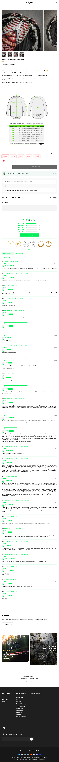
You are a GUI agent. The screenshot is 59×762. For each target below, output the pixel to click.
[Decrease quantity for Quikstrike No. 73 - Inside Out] (3, 167)
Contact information (41, 759)
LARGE (28, 156)
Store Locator (19, 697)
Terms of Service (20, 706)
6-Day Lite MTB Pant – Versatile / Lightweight (14, 310)
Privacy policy (22, 759)
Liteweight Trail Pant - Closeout (11, 261)
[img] (29, 219)
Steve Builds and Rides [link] (49, 648)
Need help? (55, 197)
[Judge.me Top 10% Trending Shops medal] (48, 244)
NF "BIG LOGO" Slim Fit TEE (10, 579)
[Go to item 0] (4, 54)
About (3, 701)
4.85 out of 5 (33, 219)
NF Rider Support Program (20, 713)
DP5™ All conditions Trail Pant (10, 285)
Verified (28, 249)
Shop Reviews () (19, 253)
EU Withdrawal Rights (21, 716)
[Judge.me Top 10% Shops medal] (41, 244)
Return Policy (19, 708)
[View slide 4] (32, 682)
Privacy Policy (19, 710)
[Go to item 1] (10, 54)
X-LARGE (37, 156)
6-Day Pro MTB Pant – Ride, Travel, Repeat (13, 298)
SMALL (13, 156)
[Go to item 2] (16, 54)
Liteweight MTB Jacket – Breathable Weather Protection (16, 413)
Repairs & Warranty (21, 703)
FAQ (17, 699)
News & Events (5, 699)
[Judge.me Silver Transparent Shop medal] (26, 244)
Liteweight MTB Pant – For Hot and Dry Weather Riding (16, 273)
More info (54, 173)
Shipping (18, 701)
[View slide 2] (29, 682)
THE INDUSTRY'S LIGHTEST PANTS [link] (9, 656)
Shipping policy (34, 759)
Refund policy (16, 759)
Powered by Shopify (42, 757)
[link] (8, 625)
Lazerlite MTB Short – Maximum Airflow (13, 528)
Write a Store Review (29, 235)
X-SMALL (5, 156)
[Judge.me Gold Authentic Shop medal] (10, 244)
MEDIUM (21, 156)
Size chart (55, 153)
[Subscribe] (31, 739)
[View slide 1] (27, 682)
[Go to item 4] (22, 54)
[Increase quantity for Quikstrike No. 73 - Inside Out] (9, 167)
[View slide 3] (30, 682)
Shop (3, 697)
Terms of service (28, 759)
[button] (21, 223)
